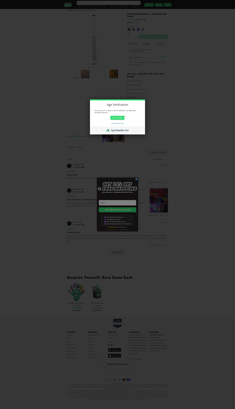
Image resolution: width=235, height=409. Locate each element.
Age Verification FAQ (117, 123)
